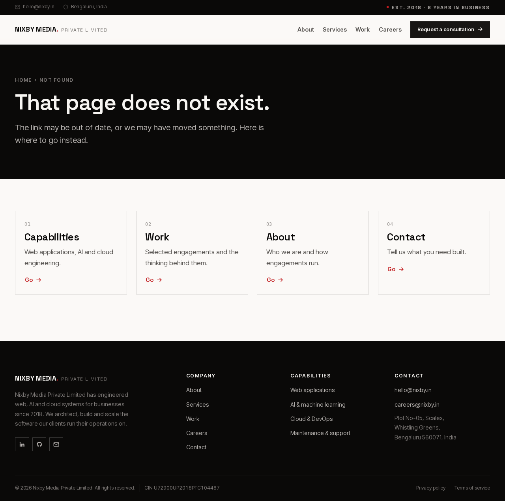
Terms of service (472, 488)
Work (362, 29)
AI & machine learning (318, 404)
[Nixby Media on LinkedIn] (22, 444)
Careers (390, 29)
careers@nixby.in (417, 404)
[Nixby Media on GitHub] (39, 444)
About (305, 29)
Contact (196, 447)
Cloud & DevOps (311, 418)
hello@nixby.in (38, 6)
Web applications (312, 390)
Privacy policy (430, 488)
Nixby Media (61, 29)
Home (23, 80)
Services (335, 29)
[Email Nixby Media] (56, 444)
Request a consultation (445, 29)
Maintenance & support (320, 433)
